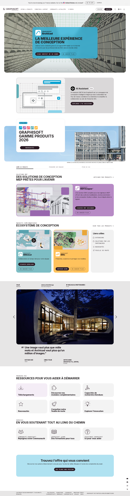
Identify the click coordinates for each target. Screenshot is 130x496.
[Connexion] (124, 9)
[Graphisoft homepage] (10, 9)
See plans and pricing (65, 469)
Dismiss (99, 3)
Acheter (108, 9)
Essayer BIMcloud (27, 264)
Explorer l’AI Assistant (82, 104)
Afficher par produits (103, 177)
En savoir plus (69, 54)
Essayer (99, 9)
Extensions (99, 237)
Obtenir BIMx (62, 269)
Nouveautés (99, 247)
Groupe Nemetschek (108, 493)
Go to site (90, 3)
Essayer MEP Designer (85, 208)
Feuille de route (102, 250)
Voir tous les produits (102, 226)
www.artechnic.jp (47, 285)
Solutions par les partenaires (102, 242)
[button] (32, 167)
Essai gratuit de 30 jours (47, 54)
